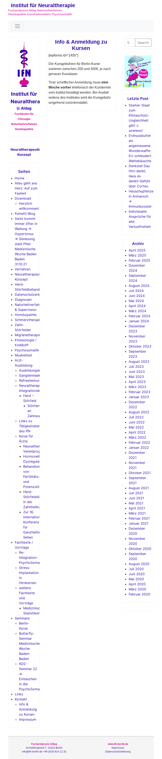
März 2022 (137, 437)
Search (143, 42)
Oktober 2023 (140, 346)
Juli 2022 (136, 417)
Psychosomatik (27, 350)
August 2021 (139, 488)
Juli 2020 (136, 569)
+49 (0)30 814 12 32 (54, 751)
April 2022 (137, 432)
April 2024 (137, 306)
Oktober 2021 (140, 473)
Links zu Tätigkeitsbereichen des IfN (34, 426)
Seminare (22, 618)
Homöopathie (25, 315)
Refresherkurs (30, 380)
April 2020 (137, 584)
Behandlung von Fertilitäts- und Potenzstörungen (36, 476)
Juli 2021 (136, 493)
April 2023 (137, 382)
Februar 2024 (139, 316)
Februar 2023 (139, 392)
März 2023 (137, 387)
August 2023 (139, 361)
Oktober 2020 (140, 549)
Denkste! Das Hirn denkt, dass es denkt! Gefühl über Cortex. (139, 176)
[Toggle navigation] (17, 26)
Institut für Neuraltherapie (43, 5)
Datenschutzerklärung (32, 294)
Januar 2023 (139, 397)
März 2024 (137, 311)
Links (19, 694)
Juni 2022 (137, 422)
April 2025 (137, 250)
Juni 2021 (136, 498)
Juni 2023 (137, 371)
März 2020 (137, 589)
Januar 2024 (139, 321)
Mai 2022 (136, 427)
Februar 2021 (139, 518)
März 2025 (137, 255)
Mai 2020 (136, 579)
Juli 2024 (136, 291)
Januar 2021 (138, 523)
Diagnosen (23, 299)
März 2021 (137, 513)
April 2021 (137, 508)
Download (23, 198)
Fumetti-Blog (25, 213)
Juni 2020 (137, 574)
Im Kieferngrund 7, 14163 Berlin (44, 747)
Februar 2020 (139, 594)
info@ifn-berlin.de (32, 751)
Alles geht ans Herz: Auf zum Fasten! (26, 188)
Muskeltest (23, 355)
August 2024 (139, 285)
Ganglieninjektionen (34, 375)
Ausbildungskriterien (35, 370)
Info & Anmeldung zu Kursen (28, 709)
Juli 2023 (136, 366)
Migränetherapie (28, 335)
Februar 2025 (139, 260)
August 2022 (139, 412)
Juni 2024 (137, 296)
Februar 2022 (139, 442)
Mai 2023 (136, 377)
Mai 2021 (136, 503)
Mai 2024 (136, 301)
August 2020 (139, 564)
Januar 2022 (139, 447)
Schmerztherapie (28, 320)
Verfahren (22, 269)
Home (19, 178)
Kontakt (21, 699)
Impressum (27, 719)
